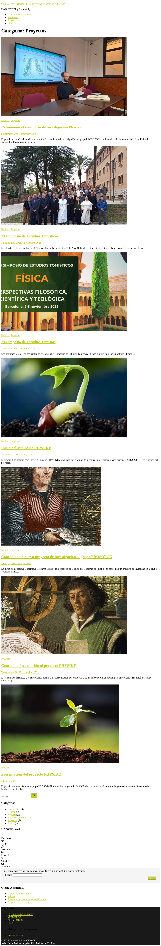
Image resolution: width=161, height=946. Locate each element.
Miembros (13, 17)
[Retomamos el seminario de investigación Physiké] (64, 115)
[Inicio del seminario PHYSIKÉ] (64, 435)
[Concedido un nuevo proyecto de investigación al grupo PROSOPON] (51, 544)
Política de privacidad (24, 943)
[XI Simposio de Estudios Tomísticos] (64, 224)
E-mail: (9, 875)
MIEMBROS (14, 917)
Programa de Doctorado (19, 902)
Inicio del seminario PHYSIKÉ (26, 448)
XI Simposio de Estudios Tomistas (28, 342)
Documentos (14, 809)
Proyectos (12, 20)
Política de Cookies (45, 943)
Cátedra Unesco (15, 935)
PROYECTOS (15, 920)
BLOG (11, 923)
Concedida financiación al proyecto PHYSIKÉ (38, 666)
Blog (10, 23)
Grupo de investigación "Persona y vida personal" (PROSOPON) (34, 4)
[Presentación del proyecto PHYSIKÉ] (60, 762)
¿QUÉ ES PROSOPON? (20, 914)
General (11, 812)
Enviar (152, 878)
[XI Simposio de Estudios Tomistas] (64, 330)
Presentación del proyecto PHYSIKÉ (31, 774)
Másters (11, 896)
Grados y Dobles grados (20, 893)
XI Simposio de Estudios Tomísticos (29, 236)
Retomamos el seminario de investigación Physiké (41, 127)
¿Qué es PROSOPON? (19, 14)
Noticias (5, 120)
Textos (11, 823)
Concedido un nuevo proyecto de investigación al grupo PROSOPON (56, 557)
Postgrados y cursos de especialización (27, 899)
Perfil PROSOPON (17, 817)
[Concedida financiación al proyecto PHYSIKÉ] (64, 653)
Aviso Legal (7, 943)
